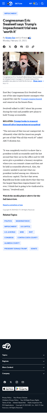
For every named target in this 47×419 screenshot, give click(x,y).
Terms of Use (6, 402)
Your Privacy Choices (20, 397)
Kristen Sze (10, 37)
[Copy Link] (33, 47)
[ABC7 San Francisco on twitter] (10, 382)
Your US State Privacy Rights (29, 400)
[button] (3, 3)
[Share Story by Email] (27, 47)
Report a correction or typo (13, 205)
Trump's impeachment (31, 98)
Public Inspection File (35, 402)
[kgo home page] (6, 346)
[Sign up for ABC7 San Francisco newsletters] (22, 382)
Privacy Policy (6, 397)
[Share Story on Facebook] (4, 47)
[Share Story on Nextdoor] (21, 47)
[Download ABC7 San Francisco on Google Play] (21, 389)
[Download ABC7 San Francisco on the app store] (8, 389)
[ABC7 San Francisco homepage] (9, 4)
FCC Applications (8, 405)
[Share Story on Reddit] (16, 47)
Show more (37, 81)
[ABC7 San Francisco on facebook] (4, 382)
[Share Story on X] (10, 47)
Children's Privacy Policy (10, 400)
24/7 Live (18, 3)
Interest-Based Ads (19, 402)
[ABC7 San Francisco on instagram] (16, 382)
